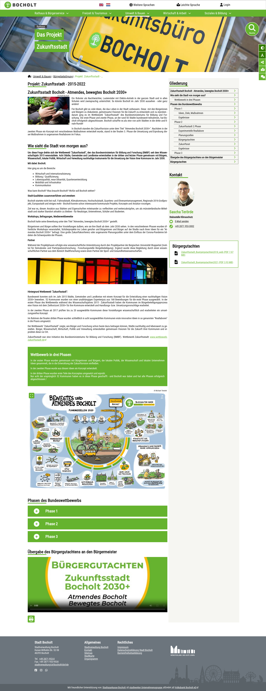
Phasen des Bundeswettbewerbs (186, 104)
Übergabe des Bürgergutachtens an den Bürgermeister (196, 157)
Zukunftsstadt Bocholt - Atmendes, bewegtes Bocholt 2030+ (199, 90)
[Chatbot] (262, 76)
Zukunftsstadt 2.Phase (190, 126)
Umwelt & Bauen (42, 76)
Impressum (123, 647)
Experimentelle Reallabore (191, 130)
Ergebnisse (184, 117)
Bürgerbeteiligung (63, 76)
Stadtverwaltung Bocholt (96, 647)
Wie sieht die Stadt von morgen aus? (188, 95)
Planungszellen (186, 135)
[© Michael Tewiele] (97, 441)
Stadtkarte (89, 655)
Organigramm (91, 658)
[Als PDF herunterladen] (31, 619)
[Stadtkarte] (262, 69)
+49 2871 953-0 (47, 658)
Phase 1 (178, 108)
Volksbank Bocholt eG (185, 687)
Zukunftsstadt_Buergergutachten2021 (207, 262)
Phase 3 (178, 152)
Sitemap (88, 653)
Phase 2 (178, 121)
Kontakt (88, 650)
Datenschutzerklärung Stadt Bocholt (135, 650)
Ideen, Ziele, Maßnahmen (191, 113)
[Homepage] (29, 76)
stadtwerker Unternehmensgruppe (146, 687)
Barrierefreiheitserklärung (129, 653)
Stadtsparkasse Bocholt (114, 687)
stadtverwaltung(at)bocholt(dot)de (52, 664)
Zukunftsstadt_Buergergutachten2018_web (207, 253)
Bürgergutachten (187, 139)
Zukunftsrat (184, 144)
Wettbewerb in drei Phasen (187, 99)
